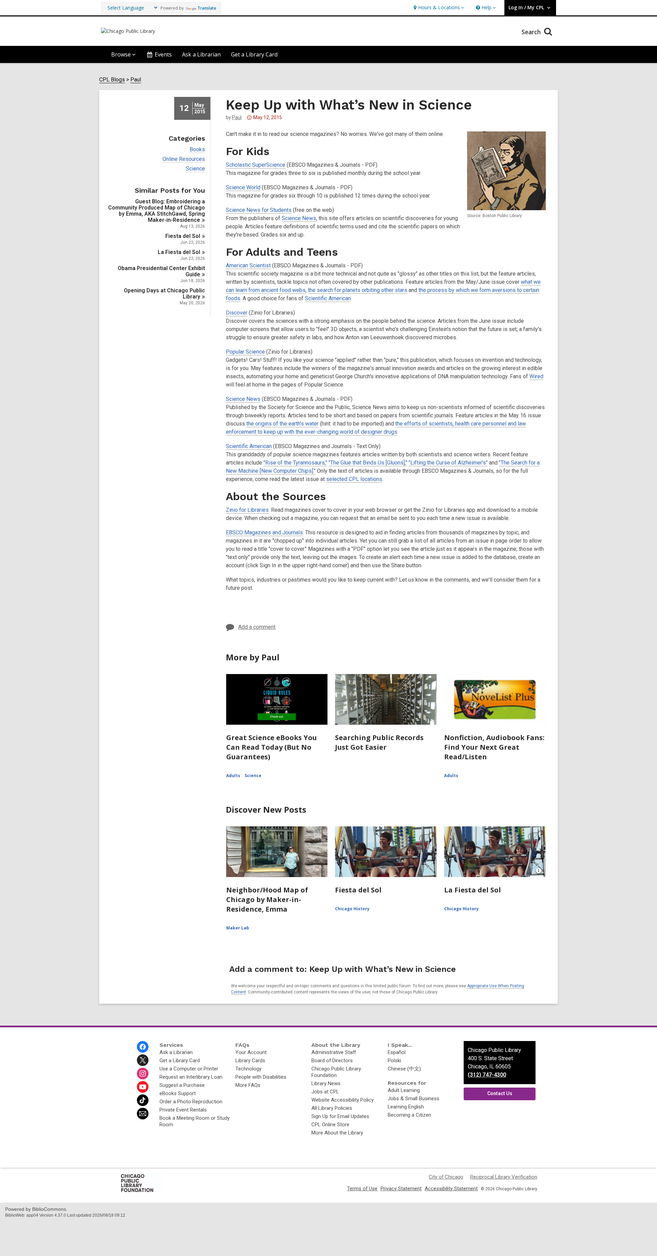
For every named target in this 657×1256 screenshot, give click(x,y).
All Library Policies (331, 1108)
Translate (206, 8)
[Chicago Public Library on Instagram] (143, 1073)
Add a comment (256, 627)
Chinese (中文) (404, 1069)
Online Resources (184, 159)
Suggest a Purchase (182, 1085)
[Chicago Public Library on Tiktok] (143, 1100)
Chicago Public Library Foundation (336, 1072)
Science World (243, 187)
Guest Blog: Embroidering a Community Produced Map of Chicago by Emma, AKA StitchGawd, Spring (156, 210)
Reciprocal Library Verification (503, 1177)
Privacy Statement (401, 1188)
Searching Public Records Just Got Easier (379, 742)
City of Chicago (446, 1177)
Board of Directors (332, 1060)
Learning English (406, 1107)
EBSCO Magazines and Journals (264, 532)
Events (163, 54)
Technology (248, 1069)
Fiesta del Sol (358, 890)
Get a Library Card (254, 54)
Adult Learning (404, 1090)
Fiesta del (182, 236)
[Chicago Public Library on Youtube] (143, 1087)
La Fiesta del (179, 252)
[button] (438, 7)
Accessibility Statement (451, 1188)
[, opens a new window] (142, 1192)
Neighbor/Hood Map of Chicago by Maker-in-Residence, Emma (267, 899)
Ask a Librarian (201, 54)
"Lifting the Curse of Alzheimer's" (448, 462)
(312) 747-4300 (487, 1074)
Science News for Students (259, 210)
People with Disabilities (260, 1077)
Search (531, 32)
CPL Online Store (330, 1124)
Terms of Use (362, 1188)
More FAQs (247, 1085)
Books (197, 149)
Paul (135, 80)
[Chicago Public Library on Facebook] (143, 1047)
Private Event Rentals (183, 1110)
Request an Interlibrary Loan (190, 1077)
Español (396, 1052)
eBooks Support (177, 1093)
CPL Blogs (112, 80)
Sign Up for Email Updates (340, 1116)
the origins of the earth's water (282, 423)
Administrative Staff (333, 1052)
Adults (233, 775)
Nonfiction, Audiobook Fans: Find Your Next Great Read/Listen (494, 747)
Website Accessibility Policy (342, 1100)
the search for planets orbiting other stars (357, 290)
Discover (236, 312)
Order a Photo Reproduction (190, 1102)
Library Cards (250, 1060)
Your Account (251, 1052)
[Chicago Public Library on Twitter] (143, 1060)
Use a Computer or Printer (188, 1069)
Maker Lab (237, 928)
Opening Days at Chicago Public (164, 293)
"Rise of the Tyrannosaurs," (295, 462)
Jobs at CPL (325, 1092)
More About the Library (337, 1133)
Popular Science (245, 351)
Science (195, 168)
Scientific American (328, 298)
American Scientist (248, 265)
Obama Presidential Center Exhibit (161, 271)
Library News (325, 1083)
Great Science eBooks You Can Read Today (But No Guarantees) (271, 747)
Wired (536, 376)
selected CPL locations (354, 479)
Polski (394, 1060)
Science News (299, 218)
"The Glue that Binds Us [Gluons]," (367, 462)
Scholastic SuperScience (255, 165)
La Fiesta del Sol (472, 890)
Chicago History (352, 909)
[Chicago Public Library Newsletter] (143, 1113)
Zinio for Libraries (247, 510)
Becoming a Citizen (409, 1115)
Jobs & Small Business (413, 1098)
